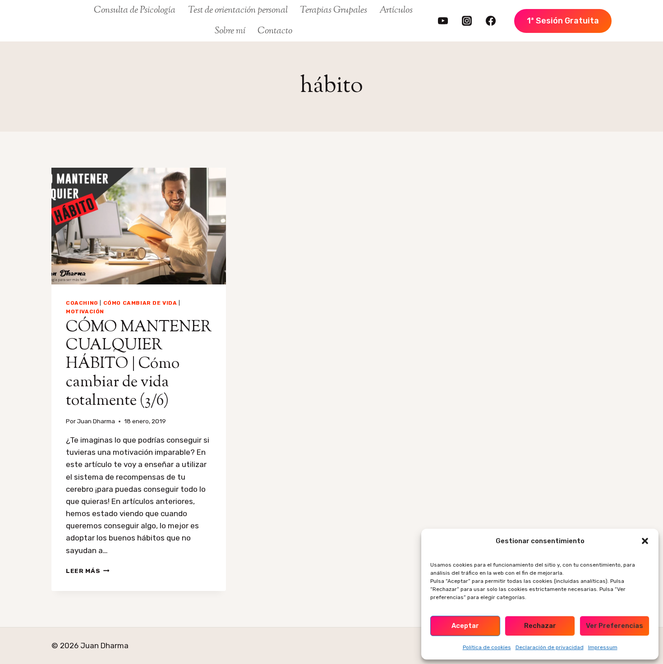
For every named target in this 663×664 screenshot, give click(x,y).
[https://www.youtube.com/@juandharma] (443, 21)
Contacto (275, 31)
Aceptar (465, 626)
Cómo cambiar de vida (140, 303)
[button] (644, 540)
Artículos (396, 10)
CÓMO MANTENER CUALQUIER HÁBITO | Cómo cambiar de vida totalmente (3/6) (139, 364)
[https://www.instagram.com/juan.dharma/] (467, 21)
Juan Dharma (96, 421)
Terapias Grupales (333, 10)
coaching (82, 303)
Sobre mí (230, 31)
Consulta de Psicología (134, 10)
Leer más (88, 570)
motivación (85, 311)
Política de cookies (487, 647)
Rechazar (540, 626)
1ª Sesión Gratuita (563, 21)
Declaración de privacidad (550, 647)
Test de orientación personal (238, 10)
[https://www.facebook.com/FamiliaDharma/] (491, 21)
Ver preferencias (614, 626)
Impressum (602, 647)
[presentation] (138, 226)
